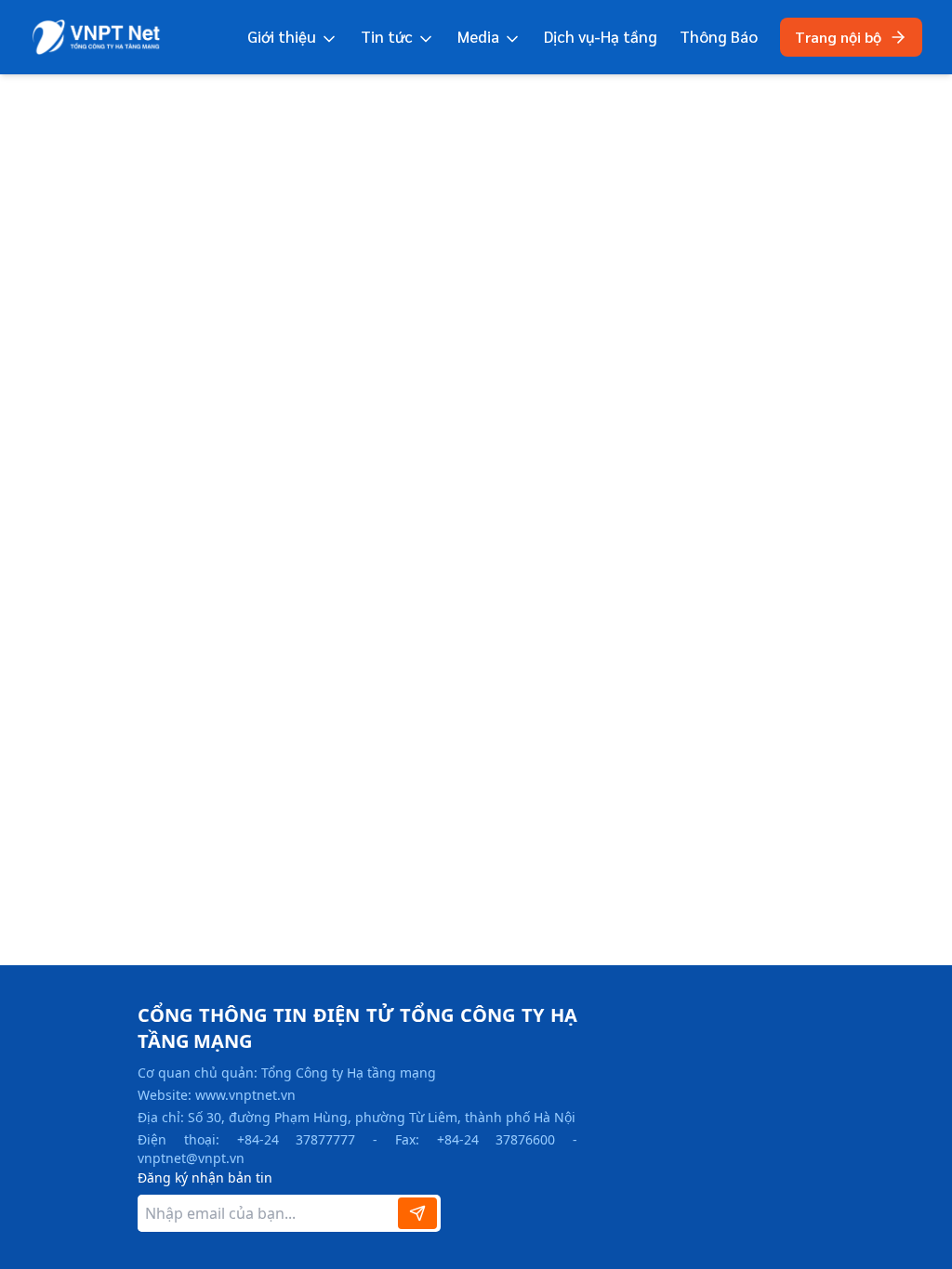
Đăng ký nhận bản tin (205, 1177)
